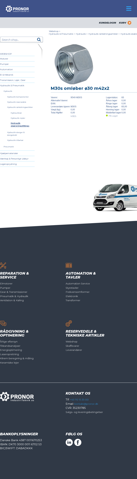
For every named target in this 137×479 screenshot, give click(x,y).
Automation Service (78, 283)
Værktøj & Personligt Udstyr (14, 158)
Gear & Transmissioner (13, 291)
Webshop (6, 53)
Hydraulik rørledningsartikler (20, 107)
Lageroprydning (8, 164)
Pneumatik (9, 147)
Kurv (124, 22)
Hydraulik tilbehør (15, 140)
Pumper (4, 64)
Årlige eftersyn (8, 341)
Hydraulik (8, 91)
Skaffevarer (72, 345)
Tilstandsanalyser (10, 345)
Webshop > (54, 31)
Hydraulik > (82, 33)
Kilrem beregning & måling (17, 358)
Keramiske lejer (9, 362)
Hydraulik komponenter (18, 97)
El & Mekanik (6, 74)
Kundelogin (107, 22)
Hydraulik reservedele (16, 102)
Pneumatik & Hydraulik (14, 296)
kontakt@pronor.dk (86, 403)
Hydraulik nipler (18, 118)
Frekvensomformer (78, 291)
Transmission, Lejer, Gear (13, 80)
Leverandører (74, 349)
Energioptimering (11, 349)
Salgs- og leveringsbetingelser (84, 412)
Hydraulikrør (16, 113)
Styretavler (72, 287)
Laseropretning (9, 354)
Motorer (4, 58)
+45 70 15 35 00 (79, 399)
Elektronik (72, 296)
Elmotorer (6, 283)
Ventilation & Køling (12, 300)
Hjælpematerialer (9, 153)
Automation (6, 69)
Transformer (73, 300)
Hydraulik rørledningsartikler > (104, 33)
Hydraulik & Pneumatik (12, 85)
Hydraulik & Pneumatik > (62, 33)
